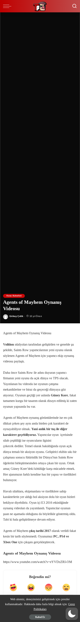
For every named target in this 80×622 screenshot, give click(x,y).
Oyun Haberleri (14, 296)
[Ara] (74, 6)
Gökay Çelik (16, 316)
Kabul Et (40, 617)
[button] (72, 614)
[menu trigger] (8, 6)
